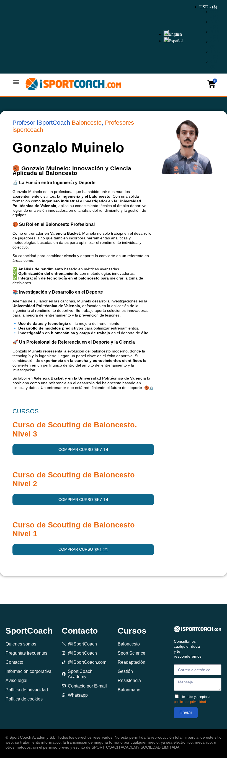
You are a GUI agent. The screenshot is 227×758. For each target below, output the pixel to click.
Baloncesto (87, 122)
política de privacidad (190, 702)
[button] (15, 82)
